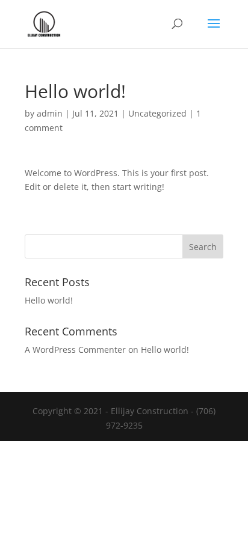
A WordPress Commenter (75, 349)
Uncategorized (157, 113)
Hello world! (49, 300)
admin (50, 113)
